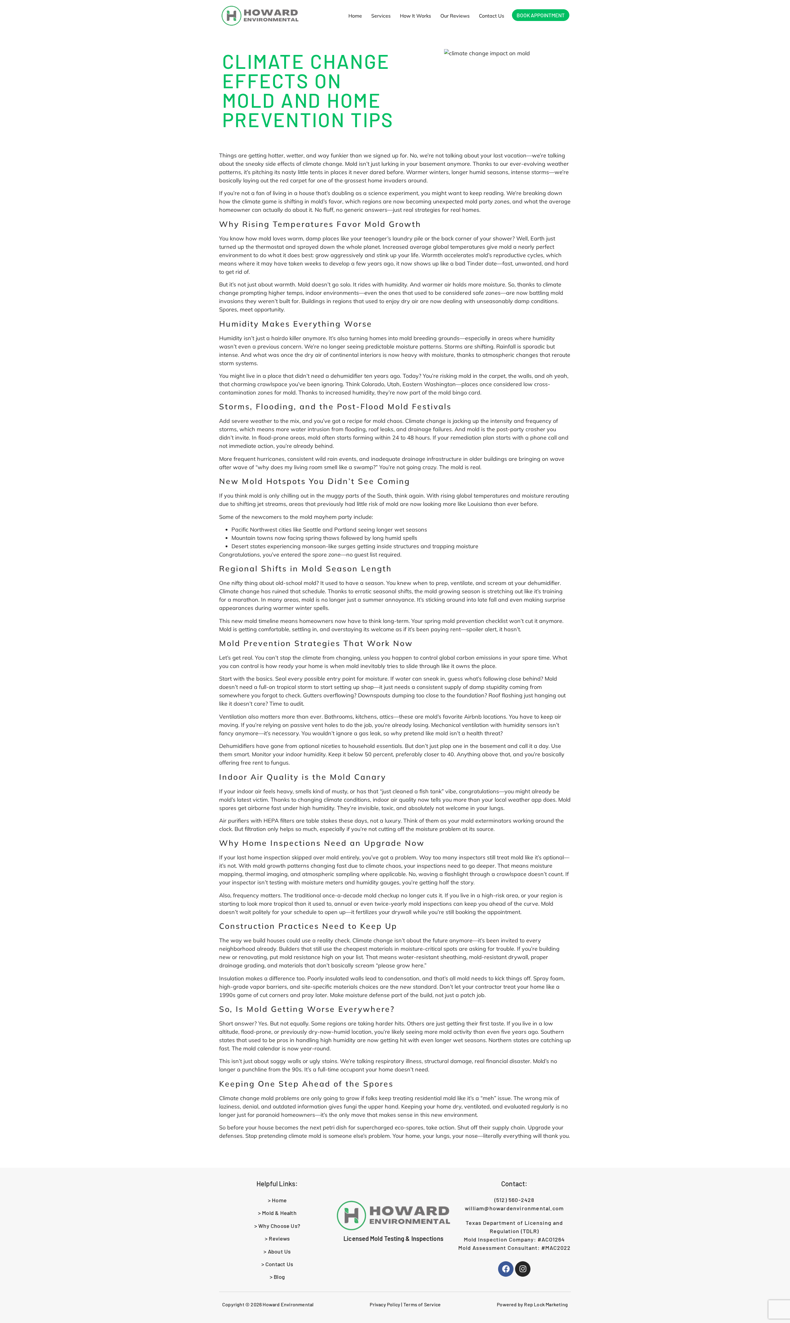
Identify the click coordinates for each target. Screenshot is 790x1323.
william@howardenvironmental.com (514, 1208)
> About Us (277, 1251)
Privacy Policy (385, 1304)
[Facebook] (506, 1269)
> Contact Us (277, 1264)
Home (355, 16)
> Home (277, 1200)
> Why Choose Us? (277, 1225)
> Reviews (277, 1238)
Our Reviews (455, 16)
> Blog (277, 1276)
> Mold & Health (277, 1212)
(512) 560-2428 (514, 1199)
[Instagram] (522, 1269)
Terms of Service (422, 1304)
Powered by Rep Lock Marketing (532, 1304)
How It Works (415, 16)
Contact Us (491, 16)
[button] (381, 16)
